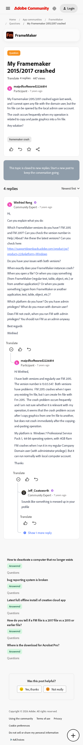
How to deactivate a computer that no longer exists (40, 559)
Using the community (21, 718)
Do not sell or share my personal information (34, 732)
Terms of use (43, 718)
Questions (14, 23)
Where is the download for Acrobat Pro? (33, 645)
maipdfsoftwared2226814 (30, 86)
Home (12, 19)
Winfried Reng (23, 202)
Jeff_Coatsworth (38, 490)
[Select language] (54, 8)
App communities (32, 19)
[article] (41, 276)
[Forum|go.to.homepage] (31, 8)
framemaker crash (19, 139)
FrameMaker (56, 19)
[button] (8, 10)
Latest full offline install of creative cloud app (36, 600)
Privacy (58, 718)
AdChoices (18, 739)
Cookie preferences (19, 725)
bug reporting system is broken (27, 580)
